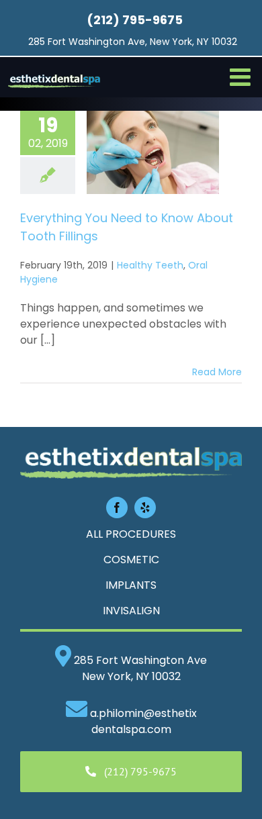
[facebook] (117, 507)
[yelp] (145, 507)
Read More (217, 372)
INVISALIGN (131, 610)
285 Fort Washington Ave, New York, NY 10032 (132, 41)
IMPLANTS (131, 585)
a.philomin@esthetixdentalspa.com (143, 721)
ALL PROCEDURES (131, 534)
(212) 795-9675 (135, 19)
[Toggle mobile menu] (242, 77)
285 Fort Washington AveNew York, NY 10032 (139, 668)
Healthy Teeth (150, 265)
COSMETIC (131, 559)
